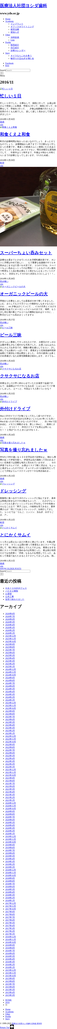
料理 (2, 163)
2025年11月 (10, 639)
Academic (9, 21)
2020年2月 (10, 831)
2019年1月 (10, 867)
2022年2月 (10, 764)
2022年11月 (10, 739)
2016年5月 (10, 956)
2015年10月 (10, 976)
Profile (8, 42)
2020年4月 (10, 825)
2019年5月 (10, 856)
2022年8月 (10, 747)
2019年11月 (10, 839)
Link (13, 40)
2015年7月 (10, 984)
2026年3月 (10, 627)
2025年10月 (10, 641)
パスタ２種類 (11, 591)
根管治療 (15, 29)
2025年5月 (10, 655)
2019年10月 (10, 842)
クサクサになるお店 (19, 376)
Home (7, 19)
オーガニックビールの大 (24, 293)
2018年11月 (10, 873)
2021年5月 (10, 789)
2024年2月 (10, 697)
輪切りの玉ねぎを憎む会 (22, 58)
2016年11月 (10, 939)
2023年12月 (10, 703)
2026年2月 (10, 630)
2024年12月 (10, 669)
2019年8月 (10, 847)
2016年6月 (10, 953)
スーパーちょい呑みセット (26, 252)
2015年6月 (10, 987)
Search (3, 70)
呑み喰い (4, 281)
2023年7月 (10, 717)
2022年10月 (10, 742)
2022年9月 (10, 744)
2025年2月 (10, 664)
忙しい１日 (10, 96)
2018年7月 (10, 884)
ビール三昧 (10, 335)
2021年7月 (10, 783)
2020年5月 (10, 822)
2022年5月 (10, 756)
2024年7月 (10, 683)
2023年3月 (10, 728)
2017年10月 (10, 909)
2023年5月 (10, 722)
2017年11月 (10, 906)
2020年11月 (10, 806)
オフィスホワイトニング (22, 26)
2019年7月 (10, 850)
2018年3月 (10, 895)
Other (7, 35)
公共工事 (9, 596)
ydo (1, 124)
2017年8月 (10, 914)
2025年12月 (10, 636)
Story (7, 53)
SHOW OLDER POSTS (10, 568)
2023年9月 (10, 711)
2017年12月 (10, 903)
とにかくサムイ (15, 534)
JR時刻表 (15, 37)
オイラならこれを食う (21, 56)
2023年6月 (10, 719)
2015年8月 (10, 981)
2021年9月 (10, 778)
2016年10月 (10, 942)
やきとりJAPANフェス (16, 588)
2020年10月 (10, 808)
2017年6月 (10, 920)
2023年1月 (10, 733)
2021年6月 (10, 786)
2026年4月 (10, 625)
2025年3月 (10, 661)
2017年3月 (10, 928)
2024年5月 (10, 689)
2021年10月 (10, 775)
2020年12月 (10, 803)
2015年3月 (10, 995)
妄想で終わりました (14, 599)
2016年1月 (10, 967)
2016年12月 (10, 937)
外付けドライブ (15, 408)
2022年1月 (10, 767)
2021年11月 (10, 772)
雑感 (2, 122)
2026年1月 (10, 633)
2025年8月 (10, 647)
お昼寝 (8, 594)
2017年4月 (10, 925)
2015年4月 (10, 992)
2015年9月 (10, 978)
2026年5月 (10, 622)
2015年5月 (10, 990)
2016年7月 (10, 951)
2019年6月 (10, 853)
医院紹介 (15, 45)
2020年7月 (10, 817)
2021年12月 (10, 770)
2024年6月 (10, 686)
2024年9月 (10, 678)
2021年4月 (10, 792)
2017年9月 (10, 912)
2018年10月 (10, 875)
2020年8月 (10, 814)
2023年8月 (10, 714)
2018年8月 (10, 881)
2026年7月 (10, 616)
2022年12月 (10, 736)
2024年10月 (10, 675)
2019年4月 (10, 859)
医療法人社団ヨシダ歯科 (23, 5)
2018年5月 (10, 889)
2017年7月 (10, 917)
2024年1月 (10, 700)
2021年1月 (10, 800)
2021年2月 (10, 797)
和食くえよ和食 (15, 134)
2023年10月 (10, 708)
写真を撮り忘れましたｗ (23, 449)
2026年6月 (10, 619)
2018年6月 (10, 886)
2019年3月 (10, 861)
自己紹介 (15, 48)
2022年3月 (10, 761)
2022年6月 (10, 753)
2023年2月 (10, 731)
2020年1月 (10, 834)
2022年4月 (10, 758)
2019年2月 (10, 864)
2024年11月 (10, 672)
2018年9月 (10, 878)
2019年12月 (10, 836)
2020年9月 (10, 811)
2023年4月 (10, 725)
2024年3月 (10, 694)
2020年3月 (10, 828)
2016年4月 (10, 959)
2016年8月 (10, 948)
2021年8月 (10, 781)
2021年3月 (10, 795)
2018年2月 (10, 898)
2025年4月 (10, 658)
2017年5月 (10, 923)
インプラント (17, 24)
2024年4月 (10, 692)
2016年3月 (10, 962)
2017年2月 (10, 931)
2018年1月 (10, 900)
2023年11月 (10, 705)
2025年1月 (10, 666)
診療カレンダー (18, 50)
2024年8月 (10, 680)
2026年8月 (10, 614)
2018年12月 (10, 870)
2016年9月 (10, 945)
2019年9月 (10, 845)
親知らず (15, 32)
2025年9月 (10, 644)
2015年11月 (10, 973)
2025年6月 (10, 653)
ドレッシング (13, 491)
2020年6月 (10, 820)
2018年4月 (10, 892)
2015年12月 (10, 970)
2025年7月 (10, 650)
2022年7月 (10, 750)
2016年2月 (10, 964)
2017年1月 (10, 934)
